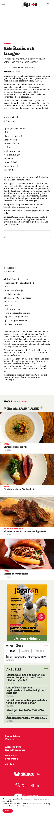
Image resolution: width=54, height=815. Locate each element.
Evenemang (11, 758)
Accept (7, 811)
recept (17, 401)
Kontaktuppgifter (15, 750)
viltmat (25, 401)
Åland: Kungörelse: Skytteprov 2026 (26, 657)
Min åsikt (10, 764)
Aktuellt (13, 669)
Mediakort (11, 755)
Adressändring (13, 747)
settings (24, 806)
